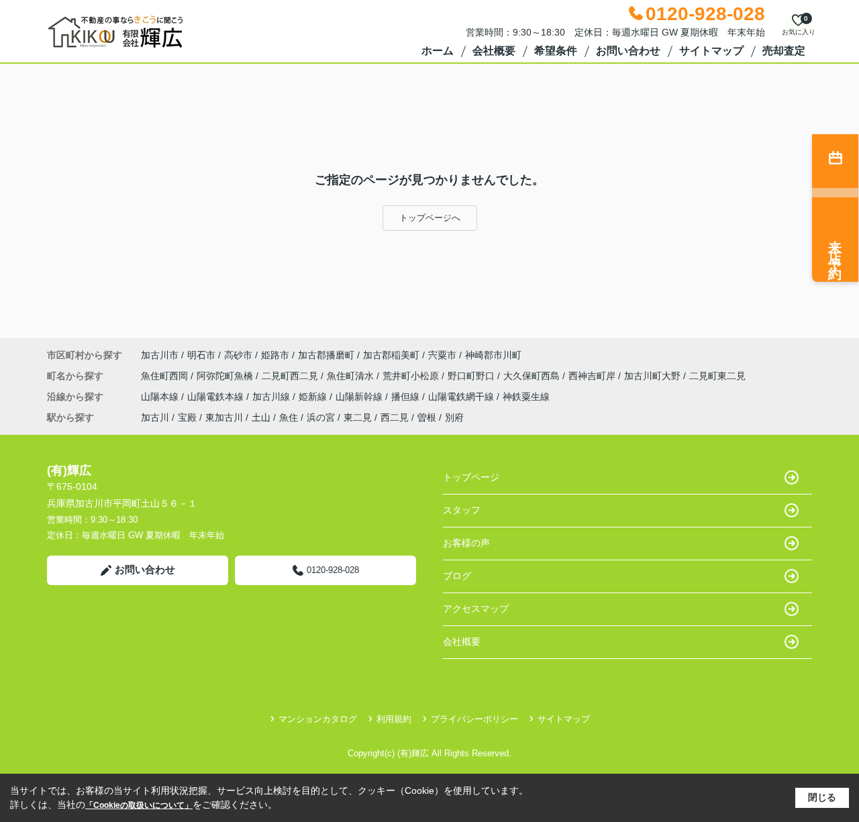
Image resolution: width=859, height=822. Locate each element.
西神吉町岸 (593, 375)
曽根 (426, 417)
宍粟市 (442, 355)
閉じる (822, 797)
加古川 (155, 417)
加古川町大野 (653, 375)
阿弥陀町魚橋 (226, 375)
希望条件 (555, 50)
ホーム (437, 50)
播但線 (406, 396)
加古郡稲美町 (391, 355)
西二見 (395, 417)
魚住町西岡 (166, 375)
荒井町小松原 (412, 375)
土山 (261, 417)
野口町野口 (472, 375)
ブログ (457, 575)
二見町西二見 (291, 375)
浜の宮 (321, 417)
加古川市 (160, 355)
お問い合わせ (628, 50)
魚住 (288, 417)
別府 (454, 417)
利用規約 (393, 719)
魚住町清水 (351, 375)
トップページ (471, 477)
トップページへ (429, 218)
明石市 (201, 355)
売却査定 (783, 50)
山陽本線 (161, 396)
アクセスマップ (476, 608)
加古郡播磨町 (326, 355)
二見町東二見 (717, 375)
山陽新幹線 (360, 396)
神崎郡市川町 (493, 355)
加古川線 (272, 396)
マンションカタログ (318, 719)
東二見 (358, 417)
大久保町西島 (532, 375)
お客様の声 (466, 542)
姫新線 (314, 396)
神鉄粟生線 (526, 396)
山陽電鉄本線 (216, 396)
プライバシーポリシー (474, 719)
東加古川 (224, 417)
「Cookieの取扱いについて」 (139, 805)
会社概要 (493, 50)
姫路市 (275, 355)
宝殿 (187, 417)
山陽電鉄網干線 (462, 396)
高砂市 (238, 355)
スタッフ (462, 510)
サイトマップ (711, 50)
